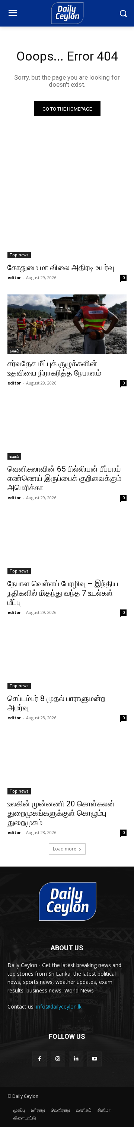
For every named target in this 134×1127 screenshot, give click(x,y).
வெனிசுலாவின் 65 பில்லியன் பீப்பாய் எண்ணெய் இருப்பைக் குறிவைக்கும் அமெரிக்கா (64, 478)
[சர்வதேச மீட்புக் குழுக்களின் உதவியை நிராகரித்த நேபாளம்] (67, 324)
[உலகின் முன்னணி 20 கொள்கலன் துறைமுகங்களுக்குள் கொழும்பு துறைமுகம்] (67, 764)
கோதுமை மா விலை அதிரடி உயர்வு (60, 267)
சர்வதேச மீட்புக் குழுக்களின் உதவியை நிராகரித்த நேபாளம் (54, 368)
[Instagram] (58, 1059)
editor (14, 277)
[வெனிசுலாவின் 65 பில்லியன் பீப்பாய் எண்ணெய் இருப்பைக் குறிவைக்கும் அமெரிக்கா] (67, 430)
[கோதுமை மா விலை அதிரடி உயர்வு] (67, 228)
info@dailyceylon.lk (59, 1006)
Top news (19, 254)
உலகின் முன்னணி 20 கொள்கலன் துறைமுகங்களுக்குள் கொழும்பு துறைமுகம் (61, 813)
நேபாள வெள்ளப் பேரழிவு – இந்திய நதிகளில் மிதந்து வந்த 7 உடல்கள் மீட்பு (62, 593)
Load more (64, 849)
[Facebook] (39, 1059)
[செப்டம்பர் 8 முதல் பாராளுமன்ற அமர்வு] (67, 659)
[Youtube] (94, 1059)
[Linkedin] (76, 1059)
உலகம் (14, 350)
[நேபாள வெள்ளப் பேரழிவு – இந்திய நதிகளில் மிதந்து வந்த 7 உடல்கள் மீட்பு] (67, 544)
